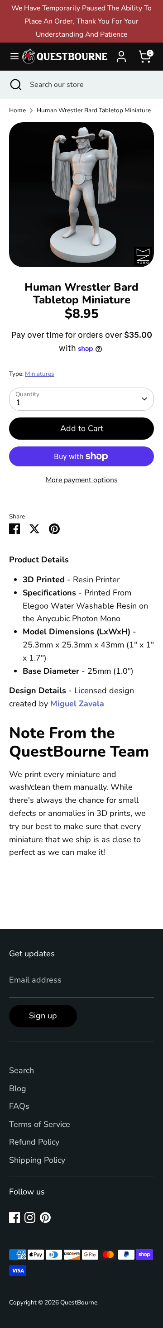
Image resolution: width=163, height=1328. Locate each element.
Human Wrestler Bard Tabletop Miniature (94, 110)
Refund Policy (34, 1141)
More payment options (82, 480)
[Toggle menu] (10, 56)
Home (17, 110)
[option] (81, 194)
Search (21, 1070)
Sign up (43, 1015)
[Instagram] (29, 1217)
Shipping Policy (37, 1160)
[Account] (121, 53)
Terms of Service (39, 1124)
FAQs (19, 1106)
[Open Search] (15, 84)
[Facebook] (14, 1217)
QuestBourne (78, 1302)
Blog (17, 1088)
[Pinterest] (45, 1217)
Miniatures (39, 373)
